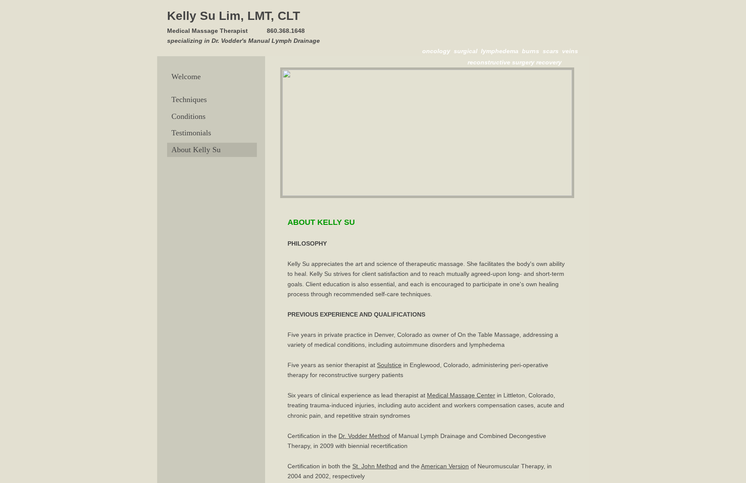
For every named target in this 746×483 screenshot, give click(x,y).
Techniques (189, 99)
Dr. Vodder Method (364, 435)
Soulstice (389, 364)
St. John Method (374, 466)
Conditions (188, 116)
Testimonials (191, 132)
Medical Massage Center (461, 395)
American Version (445, 466)
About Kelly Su (196, 149)
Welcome (186, 76)
